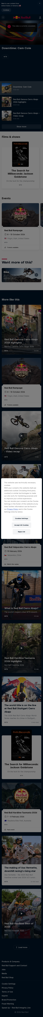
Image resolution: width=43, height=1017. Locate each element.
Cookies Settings (21, 518)
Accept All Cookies (21, 525)
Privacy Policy (12, 509)
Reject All (21, 532)
